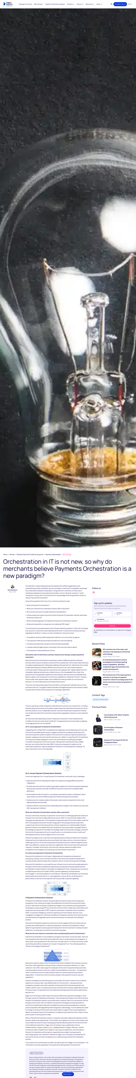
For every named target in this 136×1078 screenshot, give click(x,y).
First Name (100, 613)
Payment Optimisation (53, 554)
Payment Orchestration (100, 699)
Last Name (119, 613)
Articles (12, 554)
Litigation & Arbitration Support (55, 4)
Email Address (100, 619)
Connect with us (120, 4)
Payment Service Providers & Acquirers (30, 554)
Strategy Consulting (25, 4)
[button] (71, 4)
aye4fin (50, 1027)
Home (5, 554)
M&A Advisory (38, 4)
